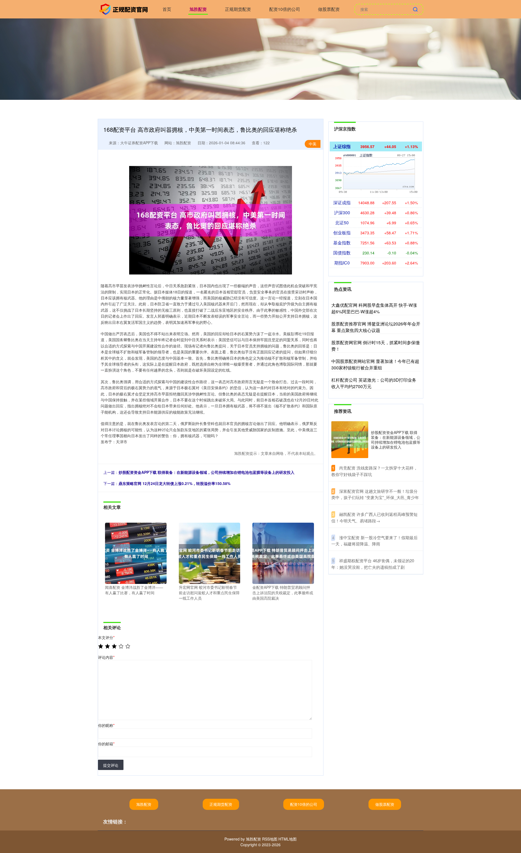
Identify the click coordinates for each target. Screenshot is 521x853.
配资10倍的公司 (284, 9)
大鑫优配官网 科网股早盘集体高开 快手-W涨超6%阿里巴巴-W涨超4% (374, 308)
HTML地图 (287, 839)
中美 (312, 143)
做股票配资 (329, 9)
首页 (167, 9)
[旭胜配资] (124, 8)
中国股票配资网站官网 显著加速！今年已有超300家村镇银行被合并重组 (375, 364)
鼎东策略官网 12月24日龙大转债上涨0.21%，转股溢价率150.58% (174, 483)
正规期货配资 (238, 9)
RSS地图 (269, 839)
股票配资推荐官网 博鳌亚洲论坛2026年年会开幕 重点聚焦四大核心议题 (375, 327)
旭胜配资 (198, 9)
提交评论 (110, 765)
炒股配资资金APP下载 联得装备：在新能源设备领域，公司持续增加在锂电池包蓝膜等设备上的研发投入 (206, 472)
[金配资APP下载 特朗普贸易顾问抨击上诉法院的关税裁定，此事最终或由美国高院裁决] (283, 552)
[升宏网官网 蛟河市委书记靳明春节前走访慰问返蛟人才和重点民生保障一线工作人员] (209, 552)
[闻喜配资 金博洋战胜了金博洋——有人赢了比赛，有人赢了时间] (136, 552)
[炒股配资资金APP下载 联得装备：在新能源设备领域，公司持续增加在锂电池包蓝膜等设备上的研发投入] (349, 439)
